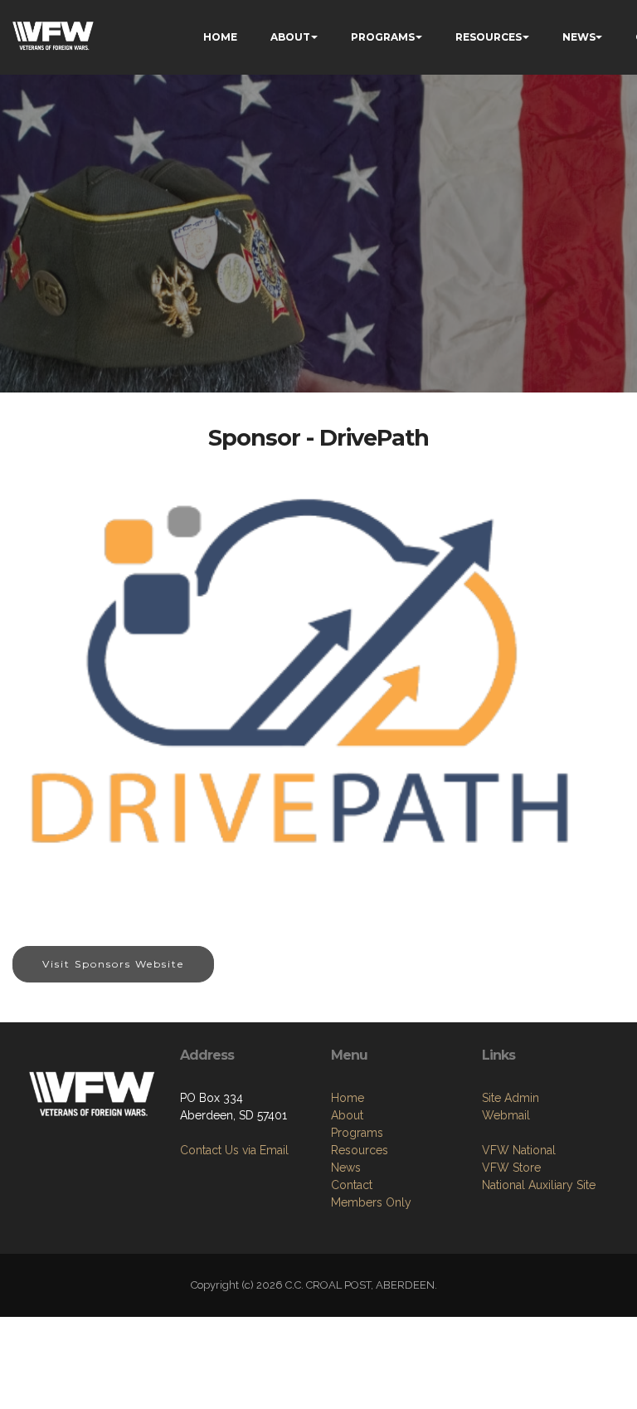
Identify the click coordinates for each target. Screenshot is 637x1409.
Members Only (371, 1202)
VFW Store (511, 1167)
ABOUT (290, 37)
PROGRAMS (383, 37)
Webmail (506, 1115)
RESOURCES (488, 37)
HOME (220, 37)
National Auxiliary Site (539, 1185)
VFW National (519, 1150)
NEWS (579, 37)
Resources (359, 1150)
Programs (357, 1132)
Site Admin (510, 1097)
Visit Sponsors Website (113, 964)
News (346, 1167)
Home (347, 1097)
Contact (351, 1185)
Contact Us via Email (234, 1150)
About (347, 1115)
